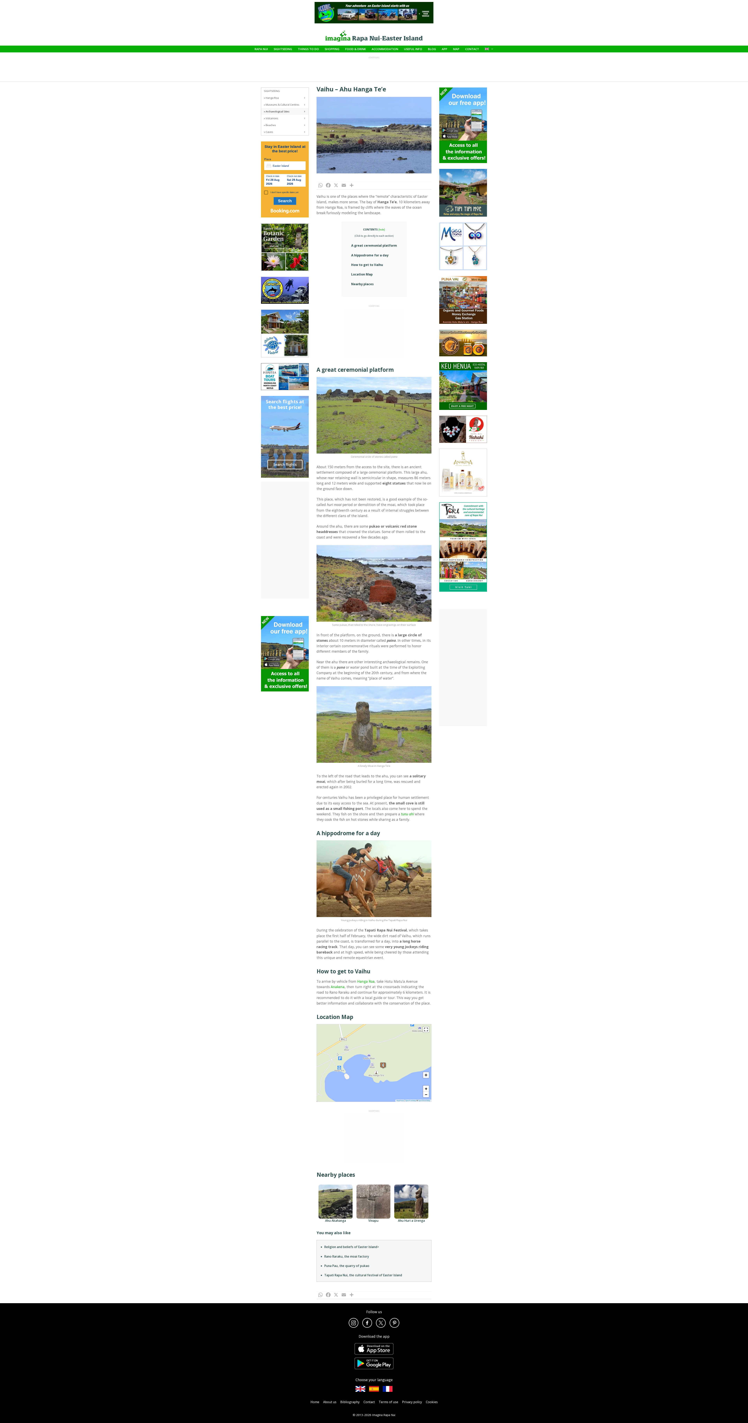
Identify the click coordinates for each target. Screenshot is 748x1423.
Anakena (338, 986)
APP (444, 49)
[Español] (374, 1389)
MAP (456, 49)
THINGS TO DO (308, 49)
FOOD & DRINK (355, 49)
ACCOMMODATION (385, 49)
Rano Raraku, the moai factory (346, 1256)
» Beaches (270, 125)
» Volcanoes (271, 118)
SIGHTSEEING (283, 49)
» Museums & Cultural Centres (281, 104)
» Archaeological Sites (276, 111)
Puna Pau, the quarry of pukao (346, 1266)
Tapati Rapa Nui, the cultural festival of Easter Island (363, 1275)
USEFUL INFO (413, 49)
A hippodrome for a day (369, 255)
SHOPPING (332, 49)
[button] (383, 1065)
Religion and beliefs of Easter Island (350, 1247)
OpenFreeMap (410, 1101)
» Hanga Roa (271, 98)
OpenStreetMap (424, 1101)
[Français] (387, 1389)
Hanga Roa (366, 981)
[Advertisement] (374, 333)
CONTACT (472, 49)
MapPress (400, 1101)
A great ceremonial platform (374, 245)
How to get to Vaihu (367, 265)
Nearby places (362, 284)
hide (381, 229)
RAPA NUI (261, 49)
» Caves (268, 132)
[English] (360, 1389)
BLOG (432, 49)
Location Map (362, 274)
